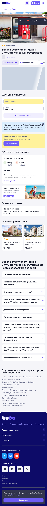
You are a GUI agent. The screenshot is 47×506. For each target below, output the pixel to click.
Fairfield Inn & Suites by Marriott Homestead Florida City (22, 377)
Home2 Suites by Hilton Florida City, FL (16, 395)
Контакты (5, 481)
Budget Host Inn (7, 387)
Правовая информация (9, 483)
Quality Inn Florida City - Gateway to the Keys (18, 382)
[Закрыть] (43, 124)
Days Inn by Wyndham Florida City (14, 393)
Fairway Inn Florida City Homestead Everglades (19, 390)
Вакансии (5, 478)
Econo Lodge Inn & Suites (11, 379)
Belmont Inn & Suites (9, 398)
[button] (27, 3)
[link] (8, 196)
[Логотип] (6, 3)
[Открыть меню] (43, 3)
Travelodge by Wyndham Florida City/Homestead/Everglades (13, 404)
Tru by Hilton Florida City (10, 385)
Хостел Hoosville (8, 401)
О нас (3, 476)
